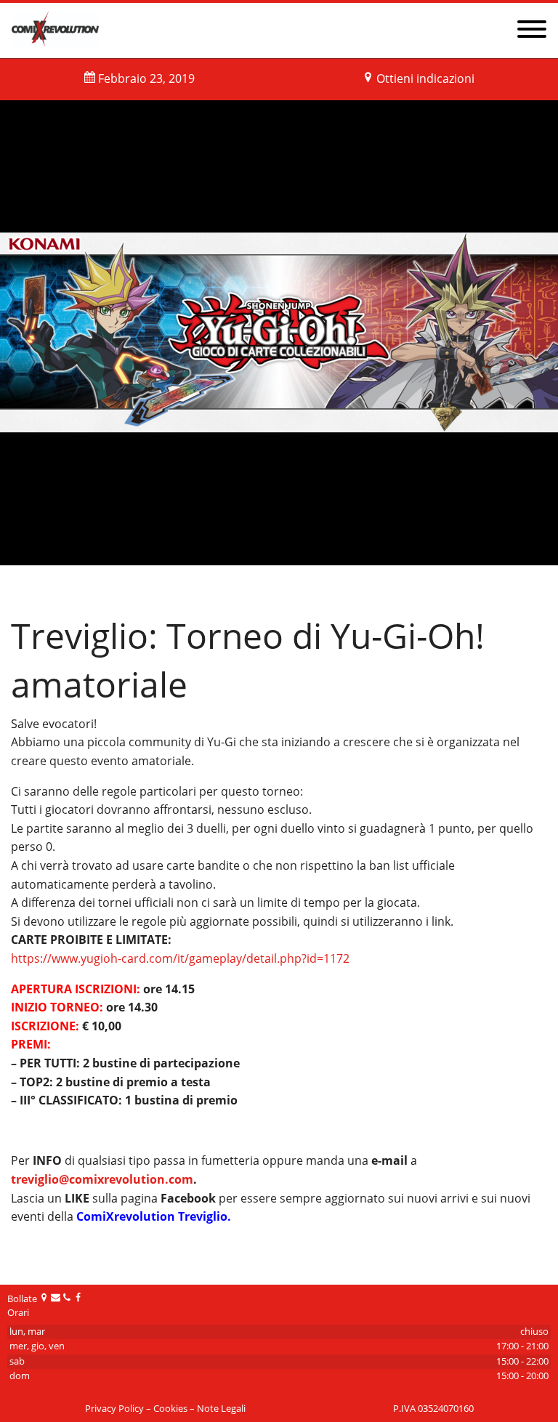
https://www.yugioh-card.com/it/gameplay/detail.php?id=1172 (180, 958)
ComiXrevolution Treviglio (151, 1216)
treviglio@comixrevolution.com (102, 1179)
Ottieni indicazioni (425, 78)
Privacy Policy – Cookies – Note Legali (165, 1408)
